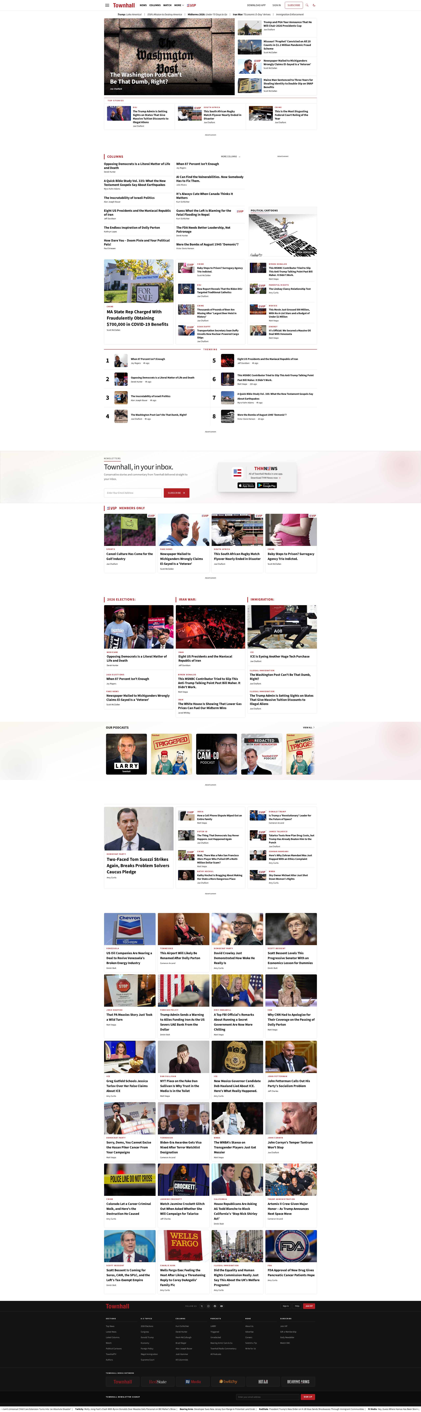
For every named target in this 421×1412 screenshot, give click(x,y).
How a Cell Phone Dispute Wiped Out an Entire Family (219, 817)
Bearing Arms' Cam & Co (221, 1343)
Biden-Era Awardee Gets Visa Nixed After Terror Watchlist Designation (181, 1147)
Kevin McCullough (183, 1337)
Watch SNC (285, 1343)
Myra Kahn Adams (245, 402)
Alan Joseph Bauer (139, 400)
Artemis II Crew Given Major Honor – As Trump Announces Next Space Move (288, 1209)
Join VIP (309, 1306)
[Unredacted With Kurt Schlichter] (261, 754)
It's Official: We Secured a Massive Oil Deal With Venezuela (290, 332)
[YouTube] (221, 1306)
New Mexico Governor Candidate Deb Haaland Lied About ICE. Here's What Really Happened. (237, 1086)
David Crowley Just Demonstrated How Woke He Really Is (234, 958)
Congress (145, 1331)
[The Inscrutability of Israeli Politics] (121, 397)
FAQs (297, 1306)
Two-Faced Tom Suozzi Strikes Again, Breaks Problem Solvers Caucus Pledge (138, 865)
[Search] (307, 5)
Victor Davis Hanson (246, 419)
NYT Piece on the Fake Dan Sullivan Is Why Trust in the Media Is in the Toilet (179, 1086)
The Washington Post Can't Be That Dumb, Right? (146, 78)
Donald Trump (147, 1337)
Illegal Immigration (149, 1354)
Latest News (111, 1331)
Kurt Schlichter (182, 1326)
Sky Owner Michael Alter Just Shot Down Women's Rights (288, 877)
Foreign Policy (147, 1348)
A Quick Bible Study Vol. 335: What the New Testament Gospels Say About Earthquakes (135, 183)
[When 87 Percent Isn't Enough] (121, 360)
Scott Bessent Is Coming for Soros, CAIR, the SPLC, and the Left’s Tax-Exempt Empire (128, 1275)
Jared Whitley (184, 712)
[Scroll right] (314, 751)
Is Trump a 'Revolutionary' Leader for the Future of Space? (290, 817)
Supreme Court (147, 1359)
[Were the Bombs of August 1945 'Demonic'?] (227, 416)
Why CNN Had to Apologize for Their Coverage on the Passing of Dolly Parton (291, 1019)
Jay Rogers (136, 363)
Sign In (286, 1306)
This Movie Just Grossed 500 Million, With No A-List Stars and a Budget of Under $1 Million (289, 313)
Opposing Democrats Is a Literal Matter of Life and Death (137, 166)
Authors (109, 1359)
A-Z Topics (146, 1319)
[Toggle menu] (107, 5)
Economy (145, 1343)
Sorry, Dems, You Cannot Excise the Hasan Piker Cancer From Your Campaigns (128, 1147)
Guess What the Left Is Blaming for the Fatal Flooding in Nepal (203, 212)
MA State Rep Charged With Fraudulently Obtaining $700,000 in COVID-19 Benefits (137, 318)
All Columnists (182, 1359)
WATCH (167, 5)
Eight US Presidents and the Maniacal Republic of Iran (137, 212)
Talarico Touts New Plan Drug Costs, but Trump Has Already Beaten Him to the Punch (291, 839)
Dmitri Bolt (111, 968)
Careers (248, 1337)
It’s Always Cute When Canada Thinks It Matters (204, 196)
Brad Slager (181, 1343)
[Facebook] (215, 1306)
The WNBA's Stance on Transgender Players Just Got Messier (235, 1147)
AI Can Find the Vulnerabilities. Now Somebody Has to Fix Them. (209, 179)
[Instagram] (208, 1306)
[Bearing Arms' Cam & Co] (216, 754)
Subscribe (174, 493)
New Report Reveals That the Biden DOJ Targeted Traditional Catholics (219, 290)
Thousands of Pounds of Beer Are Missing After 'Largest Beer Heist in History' (216, 313)
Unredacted (215, 1337)
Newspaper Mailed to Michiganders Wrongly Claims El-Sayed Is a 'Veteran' (181, 559)
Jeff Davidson (243, 363)
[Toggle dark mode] (314, 5)
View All (308, 727)
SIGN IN (276, 5)
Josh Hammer (182, 1354)
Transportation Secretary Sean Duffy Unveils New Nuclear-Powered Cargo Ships (218, 334)
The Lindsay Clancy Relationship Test (290, 289)
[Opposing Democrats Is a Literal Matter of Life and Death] (121, 379)
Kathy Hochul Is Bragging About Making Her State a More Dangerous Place (219, 877)
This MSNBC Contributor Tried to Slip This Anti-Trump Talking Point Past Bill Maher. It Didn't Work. (291, 271)
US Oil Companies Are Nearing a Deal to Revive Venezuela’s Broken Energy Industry (129, 958)
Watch (108, 1343)
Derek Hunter (137, 381)
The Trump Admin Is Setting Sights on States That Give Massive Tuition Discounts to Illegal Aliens (281, 699)
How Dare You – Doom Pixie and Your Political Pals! (137, 242)
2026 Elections (147, 1326)
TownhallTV (111, 1354)
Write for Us (250, 1348)
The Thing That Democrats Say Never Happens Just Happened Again (218, 837)
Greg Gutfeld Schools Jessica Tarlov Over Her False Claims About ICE (127, 1086)
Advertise (249, 1331)
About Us (249, 1326)
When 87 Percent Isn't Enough (197, 164)
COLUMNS (155, 5)
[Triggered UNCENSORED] (306, 754)
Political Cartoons (264, 210)
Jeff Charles (273, 1091)
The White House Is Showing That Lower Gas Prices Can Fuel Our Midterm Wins (210, 706)
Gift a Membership (288, 1331)
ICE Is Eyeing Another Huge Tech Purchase (280, 656)
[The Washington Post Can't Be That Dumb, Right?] (121, 416)
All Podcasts (215, 1354)
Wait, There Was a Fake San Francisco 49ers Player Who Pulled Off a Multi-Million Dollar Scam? (218, 859)
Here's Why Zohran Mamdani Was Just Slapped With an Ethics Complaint (290, 857)
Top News (110, 1326)
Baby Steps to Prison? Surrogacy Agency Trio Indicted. (220, 269)
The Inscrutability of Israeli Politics (129, 198)
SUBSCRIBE (294, 5)
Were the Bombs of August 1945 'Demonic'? (207, 244)
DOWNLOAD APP (256, 5)
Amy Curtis (273, 292)
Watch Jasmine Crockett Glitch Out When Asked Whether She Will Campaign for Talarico (182, 1209)
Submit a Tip (251, 1343)
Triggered (214, 1331)
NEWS (143, 5)
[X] (201, 1306)
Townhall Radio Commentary (223, 1348)
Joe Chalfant (202, 296)
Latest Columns (112, 1337)
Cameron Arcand (276, 822)
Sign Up (308, 1396)
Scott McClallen (113, 330)
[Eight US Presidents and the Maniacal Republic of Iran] (227, 360)
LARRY (213, 1326)
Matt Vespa (274, 279)
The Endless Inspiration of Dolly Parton (132, 227)
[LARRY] (126, 754)
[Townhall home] (117, 1306)
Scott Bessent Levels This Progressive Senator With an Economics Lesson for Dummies (290, 958)
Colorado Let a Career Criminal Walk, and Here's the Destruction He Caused (128, 1209)
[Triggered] (171, 754)
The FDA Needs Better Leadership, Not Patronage (203, 229)
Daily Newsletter (287, 1337)
